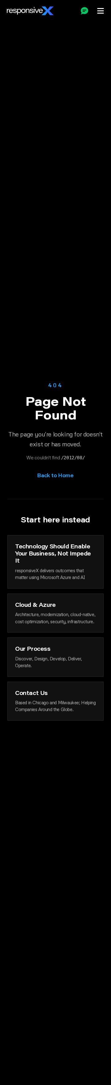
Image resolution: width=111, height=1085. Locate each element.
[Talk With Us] (84, 11)
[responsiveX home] (30, 10)
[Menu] (100, 11)
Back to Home (55, 475)
